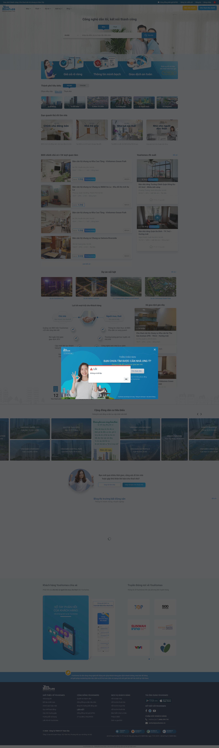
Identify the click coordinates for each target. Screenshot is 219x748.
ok (126, 379)
